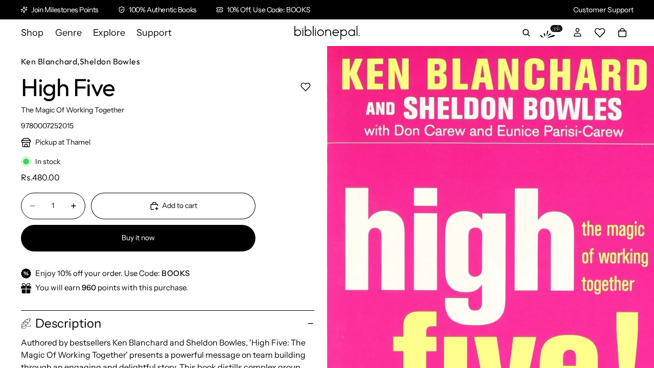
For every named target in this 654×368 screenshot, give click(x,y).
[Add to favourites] (305, 87)
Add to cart (179, 205)
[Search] (526, 32)
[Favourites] (600, 32)
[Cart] (622, 32)
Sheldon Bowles (110, 61)
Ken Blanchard (49, 61)
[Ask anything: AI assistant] (551, 32)
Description (68, 323)
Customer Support (603, 9)
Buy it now (138, 237)
